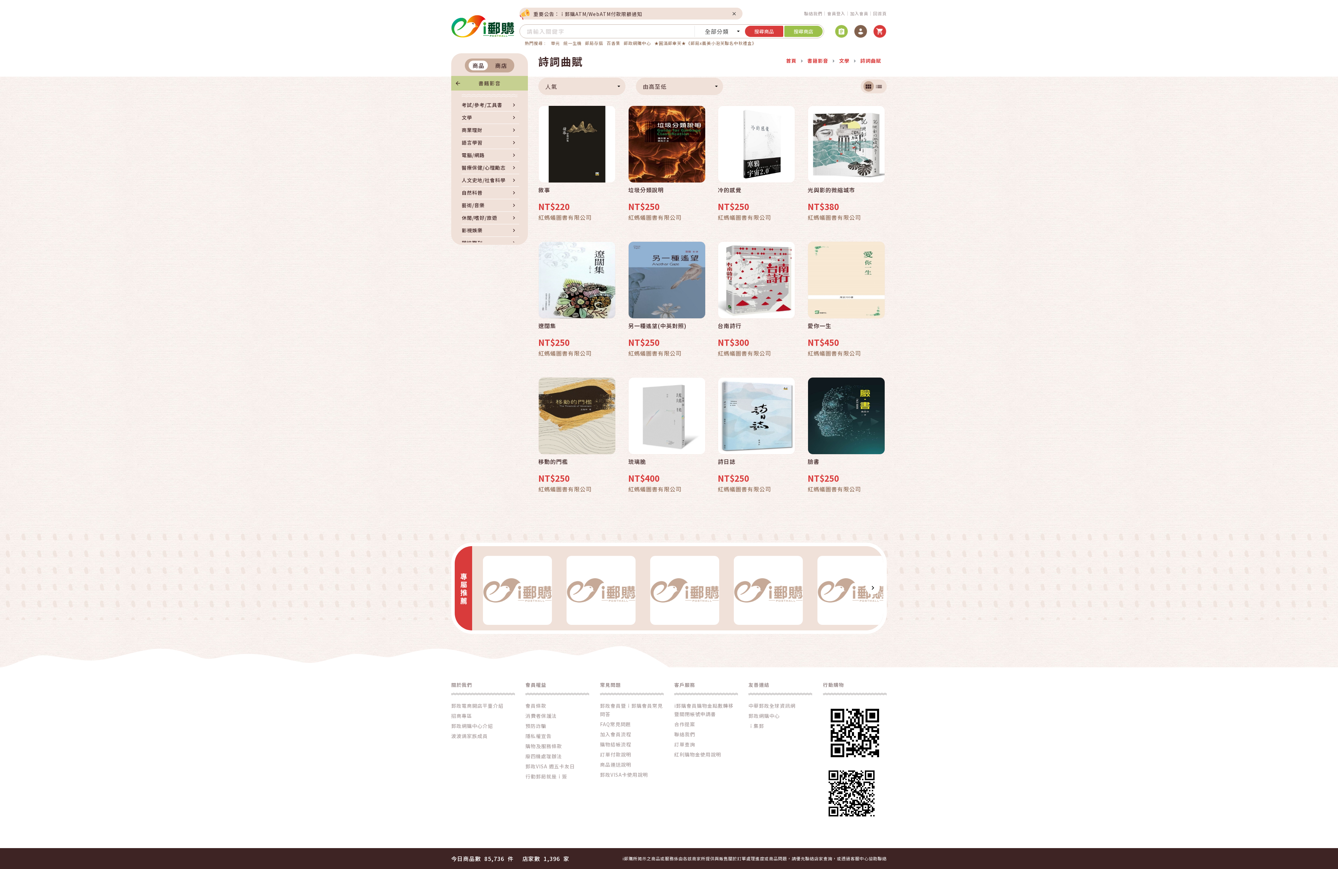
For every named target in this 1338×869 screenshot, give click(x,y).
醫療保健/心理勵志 (484, 167)
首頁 (791, 60)
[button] (483, 588)
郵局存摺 (594, 43)
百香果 (613, 43)
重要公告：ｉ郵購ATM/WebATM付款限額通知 (587, 13)
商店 (501, 65)
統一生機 (572, 43)
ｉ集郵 (756, 725)
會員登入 (836, 13)
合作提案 (684, 724)
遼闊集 (547, 326)
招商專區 (461, 715)
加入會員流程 (615, 734)
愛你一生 (819, 326)
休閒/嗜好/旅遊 (479, 217)
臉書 (814, 462)
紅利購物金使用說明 (697, 754)
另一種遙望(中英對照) (657, 326)
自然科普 (472, 192)
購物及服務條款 (543, 746)
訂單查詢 (684, 744)
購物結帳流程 (615, 744)
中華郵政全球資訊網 (771, 705)
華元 (555, 43)
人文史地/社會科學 (484, 180)
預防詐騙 (535, 725)
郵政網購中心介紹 (472, 725)
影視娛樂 (472, 230)
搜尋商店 (803, 31)
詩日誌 (727, 462)
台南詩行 (729, 326)
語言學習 (472, 142)
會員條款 (535, 705)
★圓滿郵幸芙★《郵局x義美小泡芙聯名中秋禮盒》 (705, 43)
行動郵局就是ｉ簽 (546, 776)
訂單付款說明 (615, 754)
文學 (467, 117)
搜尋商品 (764, 31)
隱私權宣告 (538, 735)
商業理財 (472, 129)
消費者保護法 (541, 715)
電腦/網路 (473, 155)
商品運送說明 (615, 764)
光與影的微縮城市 (831, 190)
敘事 (544, 190)
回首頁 (880, 13)
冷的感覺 (729, 190)
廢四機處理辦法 (543, 756)
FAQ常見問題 (615, 724)
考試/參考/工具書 (482, 104)
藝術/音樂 (473, 205)
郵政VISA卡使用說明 (624, 774)
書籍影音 (489, 83)
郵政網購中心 (637, 43)
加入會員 (859, 13)
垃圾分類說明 (646, 190)
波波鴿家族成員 (469, 735)
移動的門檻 (553, 462)
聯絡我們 (813, 13)
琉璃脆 (637, 462)
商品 (478, 65)
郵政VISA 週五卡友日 (550, 766)
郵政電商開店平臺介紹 (477, 705)
